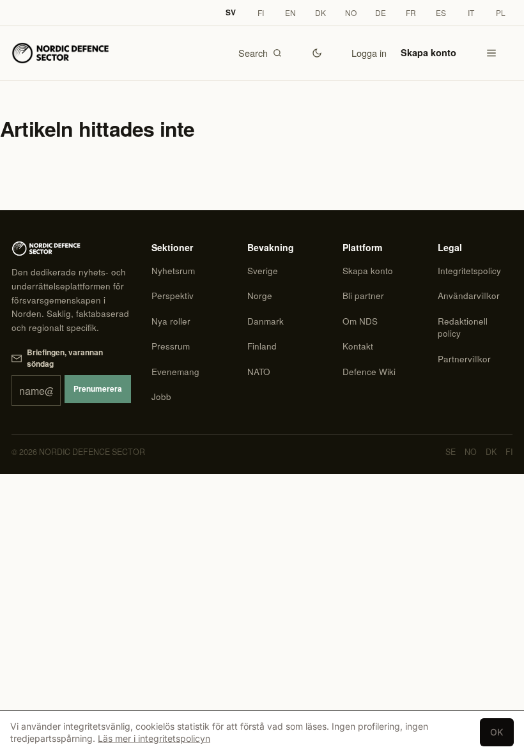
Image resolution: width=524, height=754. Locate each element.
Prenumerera (97, 388)
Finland (262, 346)
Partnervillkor (464, 359)
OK (497, 732)
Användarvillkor (469, 295)
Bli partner (363, 295)
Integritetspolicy (469, 271)
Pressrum (170, 346)
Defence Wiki (369, 371)
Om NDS (360, 321)
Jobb (161, 396)
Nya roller (170, 321)
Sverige (262, 271)
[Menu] (491, 53)
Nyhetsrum (173, 271)
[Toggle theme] (317, 53)
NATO (258, 371)
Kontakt (358, 346)
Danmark (265, 321)
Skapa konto (428, 52)
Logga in (369, 52)
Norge (259, 295)
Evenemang (175, 371)
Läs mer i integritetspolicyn (154, 738)
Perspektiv (172, 295)
